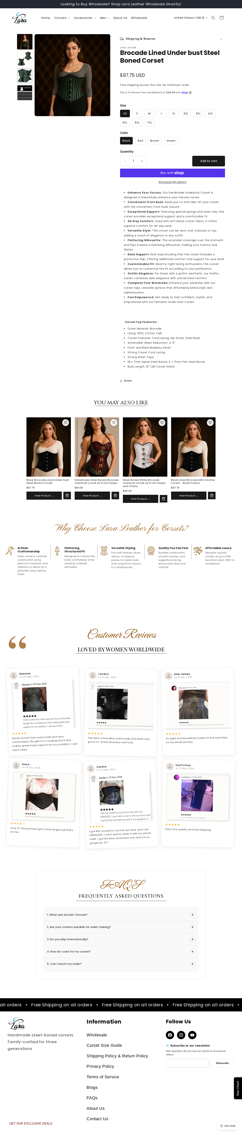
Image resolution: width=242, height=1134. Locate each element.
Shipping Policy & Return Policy (117, 1056)
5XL (125, 122)
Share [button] (128, 381)
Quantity (126, 152)
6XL (137, 122)
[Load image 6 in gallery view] (25, 92)
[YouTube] (192, 1035)
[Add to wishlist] (65, 422)
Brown (154, 141)
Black (126, 141)
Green (171, 141)
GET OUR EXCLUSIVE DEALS (30, 1123)
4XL (210, 113)
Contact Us (97, 1118)
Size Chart (238, 1088)
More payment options (172, 182)
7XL (149, 122)
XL (173, 113)
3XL (198, 113)
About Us (96, 1108)
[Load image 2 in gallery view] (25, 41)
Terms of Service (103, 1077)
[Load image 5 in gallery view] (25, 75)
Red (140, 141)
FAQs (92, 1097)
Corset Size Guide (104, 1045)
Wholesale (97, 1035)
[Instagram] (181, 1035)
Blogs (92, 1087)
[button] (62, 18)
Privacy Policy (100, 1066)
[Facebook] (170, 1035)
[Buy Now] (67, 495)
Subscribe (222, 1063)
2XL (186, 113)
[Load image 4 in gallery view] (25, 58)
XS (125, 113)
